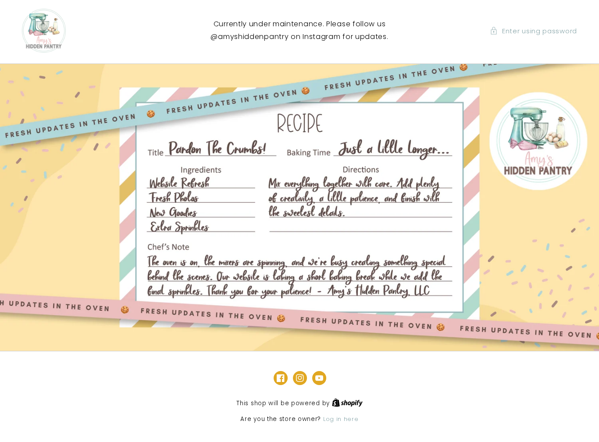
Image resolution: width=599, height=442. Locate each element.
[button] (533, 31)
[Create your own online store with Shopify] (347, 403)
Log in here (341, 419)
